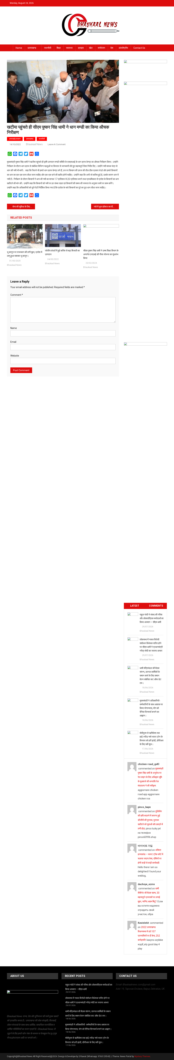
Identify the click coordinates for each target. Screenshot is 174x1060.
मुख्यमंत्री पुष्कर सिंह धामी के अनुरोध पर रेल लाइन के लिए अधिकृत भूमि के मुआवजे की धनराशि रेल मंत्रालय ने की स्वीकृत (150, 777)
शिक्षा (59, 48)
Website (14, 355)
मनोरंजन (101, 48)
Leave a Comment (57, 144)
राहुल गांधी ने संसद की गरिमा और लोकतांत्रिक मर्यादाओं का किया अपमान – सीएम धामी (151, 618)
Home (19, 48)
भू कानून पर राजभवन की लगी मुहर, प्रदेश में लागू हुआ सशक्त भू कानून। (24, 254)
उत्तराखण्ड (32, 48)
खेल (90, 48)
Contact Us (139, 48)
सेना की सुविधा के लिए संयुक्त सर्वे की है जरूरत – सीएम (23, 206)
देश (111, 48)
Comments (156, 605)
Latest (134, 605)
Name (13, 328)
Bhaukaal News (34, 144)
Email (13, 342)
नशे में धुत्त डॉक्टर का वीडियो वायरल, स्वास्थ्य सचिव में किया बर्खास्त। (106, 206)
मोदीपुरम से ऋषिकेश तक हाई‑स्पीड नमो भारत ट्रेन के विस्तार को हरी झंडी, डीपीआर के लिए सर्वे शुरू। (151, 739)
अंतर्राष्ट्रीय (123, 48)
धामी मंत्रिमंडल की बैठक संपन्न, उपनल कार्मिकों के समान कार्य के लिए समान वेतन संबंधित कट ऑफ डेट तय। (150, 675)
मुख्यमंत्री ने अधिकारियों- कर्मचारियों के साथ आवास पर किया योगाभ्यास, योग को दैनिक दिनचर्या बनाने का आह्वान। (151, 708)
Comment (16, 294)
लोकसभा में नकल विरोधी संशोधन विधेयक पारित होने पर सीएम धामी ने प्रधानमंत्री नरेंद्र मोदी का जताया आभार (151, 645)
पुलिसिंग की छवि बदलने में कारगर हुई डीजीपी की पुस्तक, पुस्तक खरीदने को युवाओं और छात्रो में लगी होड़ (150, 820)
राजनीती (47, 48)
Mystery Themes (142, 1056)
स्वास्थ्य (69, 48)
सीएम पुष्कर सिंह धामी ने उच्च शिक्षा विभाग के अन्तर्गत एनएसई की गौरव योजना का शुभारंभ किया (100, 254)
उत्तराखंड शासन (15, 139)
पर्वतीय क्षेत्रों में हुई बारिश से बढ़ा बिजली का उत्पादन (62, 252)
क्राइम (81, 48)
